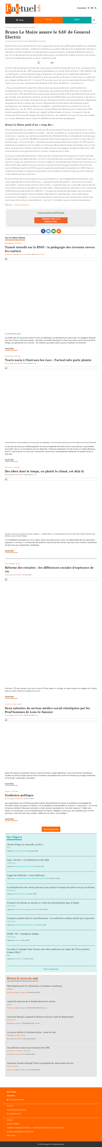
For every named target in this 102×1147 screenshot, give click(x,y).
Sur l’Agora (14, 837)
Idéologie (12, 563)
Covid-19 (8, 704)
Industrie (25, 27)
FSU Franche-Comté (20, 894)
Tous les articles (51, 829)
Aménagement (9, 243)
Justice (14, 704)
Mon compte (11, 1092)
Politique (32, 27)
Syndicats (16, 467)
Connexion (81, 8)
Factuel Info (48, 1144)
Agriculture (8, 467)
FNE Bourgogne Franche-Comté (24, 866)
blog (8, 847)
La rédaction (23, 992)
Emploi (15, 27)
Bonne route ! (21, 254)
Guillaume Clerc (22, 41)
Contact (9, 1120)
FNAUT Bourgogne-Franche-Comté (25, 925)
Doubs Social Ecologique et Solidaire (26, 909)
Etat (19, 27)
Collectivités (11, 1020)
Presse (23, 1035)
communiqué (11, 863)
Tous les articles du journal (16, 1110)
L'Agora (77, 19)
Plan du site (11, 1135)
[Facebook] (43, 231)
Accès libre (9, 348)
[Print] (58, 231)
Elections (8, 791)
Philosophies (9, 356)
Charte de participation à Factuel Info (20, 1132)
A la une (48, 19)
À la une (10, 1106)
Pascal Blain (18, 958)
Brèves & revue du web (22, 978)
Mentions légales (13, 1124)
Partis (9, 1066)
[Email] (53, 231)
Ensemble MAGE (19, 851)
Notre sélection (51, 969)
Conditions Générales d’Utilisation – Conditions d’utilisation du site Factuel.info (35, 1128)
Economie (8, 27)
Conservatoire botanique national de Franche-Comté (31, 878)
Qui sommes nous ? (14, 1114)
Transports (18, 243)
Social (18, 563)
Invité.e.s (17, 940)
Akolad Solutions (58, 1144)
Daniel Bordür (18, 363)
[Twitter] (48, 231)
